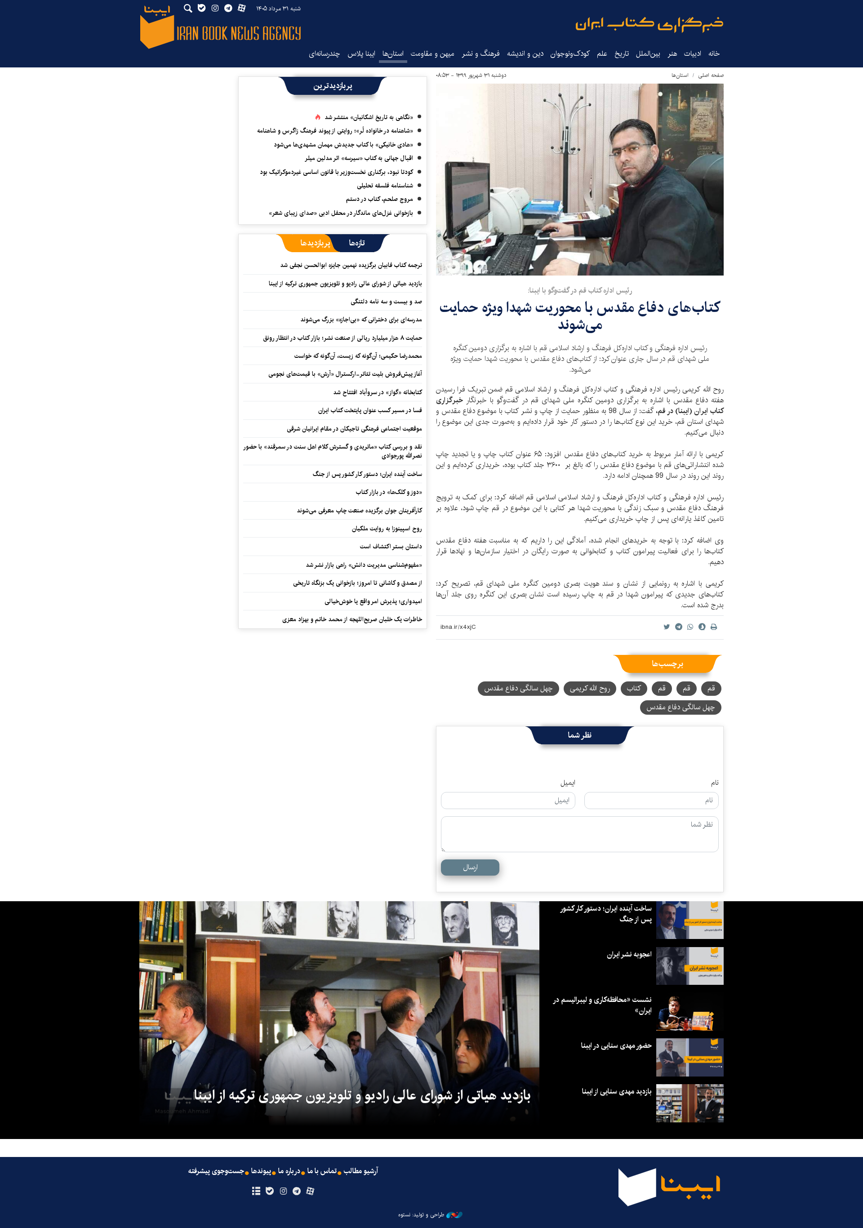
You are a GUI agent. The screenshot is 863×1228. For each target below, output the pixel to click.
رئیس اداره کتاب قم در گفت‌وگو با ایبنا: (580, 291)
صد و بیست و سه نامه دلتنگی (386, 302)
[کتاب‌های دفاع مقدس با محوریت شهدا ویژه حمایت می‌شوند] (580, 180)
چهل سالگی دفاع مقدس (518, 688)
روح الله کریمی (590, 688)
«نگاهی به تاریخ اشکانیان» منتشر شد (369, 117)
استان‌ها (393, 54)
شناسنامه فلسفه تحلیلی (385, 186)
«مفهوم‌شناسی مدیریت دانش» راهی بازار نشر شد (364, 565)
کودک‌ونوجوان (570, 54)
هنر (672, 54)
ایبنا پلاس (361, 54)
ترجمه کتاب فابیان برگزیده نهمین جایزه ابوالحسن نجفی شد (351, 265)
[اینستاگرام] (283, 1191)
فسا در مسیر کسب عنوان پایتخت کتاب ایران (370, 410)
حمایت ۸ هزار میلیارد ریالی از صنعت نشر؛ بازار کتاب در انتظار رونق (342, 338)
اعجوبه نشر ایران (629, 954)
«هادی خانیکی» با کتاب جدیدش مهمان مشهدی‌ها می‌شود (343, 145)
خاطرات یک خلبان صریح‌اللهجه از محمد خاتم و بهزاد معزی (352, 619)
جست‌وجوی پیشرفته (216, 1171)
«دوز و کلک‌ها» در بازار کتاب (389, 492)
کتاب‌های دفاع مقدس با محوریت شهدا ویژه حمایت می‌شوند (580, 316)
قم (711, 688)
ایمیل (568, 783)
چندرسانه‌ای (324, 54)
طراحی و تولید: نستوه (421, 1215)
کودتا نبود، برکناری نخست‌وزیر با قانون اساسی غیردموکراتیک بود (336, 172)
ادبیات (692, 54)
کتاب (634, 688)
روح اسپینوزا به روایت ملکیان (387, 529)
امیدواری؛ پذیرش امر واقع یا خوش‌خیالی (373, 601)
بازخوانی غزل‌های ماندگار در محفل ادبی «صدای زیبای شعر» (341, 213)
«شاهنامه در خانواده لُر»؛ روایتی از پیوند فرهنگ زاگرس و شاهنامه (335, 131)
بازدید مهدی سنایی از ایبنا (617, 1092)
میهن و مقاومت (432, 54)
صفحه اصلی (711, 75)
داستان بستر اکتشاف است (391, 547)
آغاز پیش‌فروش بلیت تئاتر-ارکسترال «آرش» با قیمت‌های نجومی (345, 374)
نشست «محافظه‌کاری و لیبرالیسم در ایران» (603, 1005)
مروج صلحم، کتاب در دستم (379, 199)
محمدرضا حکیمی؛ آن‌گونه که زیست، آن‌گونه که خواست (358, 356)
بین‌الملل (648, 54)
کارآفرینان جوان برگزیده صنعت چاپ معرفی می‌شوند (359, 511)
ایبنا (649, 25)
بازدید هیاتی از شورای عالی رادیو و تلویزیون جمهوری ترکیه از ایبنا (345, 284)
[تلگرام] (296, 1191)
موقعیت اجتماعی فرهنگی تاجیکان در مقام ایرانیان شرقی (354, 429)
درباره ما (289, 1171)
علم (602, 54)
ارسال (470, 867)
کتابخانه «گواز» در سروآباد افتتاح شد (377, 392)
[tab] (357, 243)
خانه (714, 54)
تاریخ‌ (621, 54)
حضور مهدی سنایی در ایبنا (616, 1046)
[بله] (269, 1191)
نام (715, 783)
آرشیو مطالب (361, 1171)
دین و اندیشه (525, 54)
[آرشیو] (256, 1191)
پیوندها (261, 1171)
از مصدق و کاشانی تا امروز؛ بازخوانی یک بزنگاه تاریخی (357, 583)
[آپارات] (310, 1191)
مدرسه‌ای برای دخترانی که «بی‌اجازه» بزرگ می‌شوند (361, 320)
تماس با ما (322, 1171)
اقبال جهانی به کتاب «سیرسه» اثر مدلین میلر (359, 158)
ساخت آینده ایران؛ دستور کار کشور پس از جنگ (367, 474)
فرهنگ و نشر (481, 54)
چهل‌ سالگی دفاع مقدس (680, 707)
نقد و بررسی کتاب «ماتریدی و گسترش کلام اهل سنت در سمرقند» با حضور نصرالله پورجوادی (333, 451)
